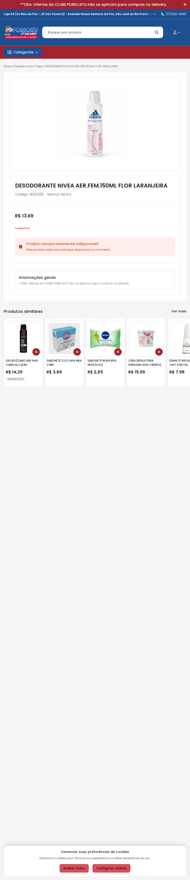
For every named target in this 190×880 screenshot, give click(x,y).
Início (7, 66)
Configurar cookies (111, 868)
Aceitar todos (74, 868)
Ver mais (178, 311)
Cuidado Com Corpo (28, 66)
